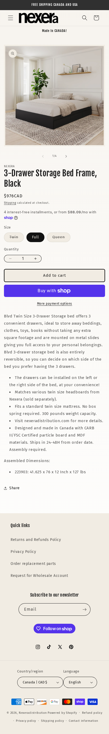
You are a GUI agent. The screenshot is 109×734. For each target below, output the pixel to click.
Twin (17, 238)
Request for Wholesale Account (39, 575)
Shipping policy (52, 721)
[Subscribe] (84, 609)
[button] (10, 18)
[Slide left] (43, 156)
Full (35, 237)
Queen (61, 238)
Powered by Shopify (62, 712)
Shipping (10, 203)
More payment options (54, 303)
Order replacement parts (33, 563)
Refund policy (92, 713)
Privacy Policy (23, 551)
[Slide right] (66, 156)
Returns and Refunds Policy (36, 539)
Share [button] (14, 488)
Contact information (83, 721)
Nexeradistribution (33, 712)
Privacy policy (26, 721)
